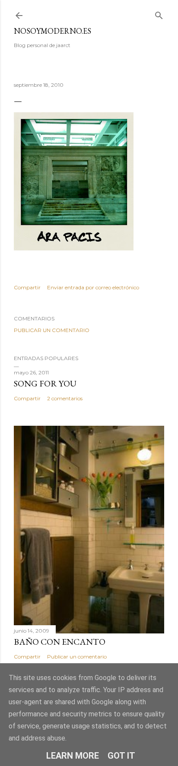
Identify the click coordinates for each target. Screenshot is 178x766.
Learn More (72, 755)
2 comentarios (65, 398)
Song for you (45, 383)
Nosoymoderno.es (52, 31)
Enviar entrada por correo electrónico (93, 287)
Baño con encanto (59, 641)
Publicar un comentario (51, 330)
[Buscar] (159, 13)
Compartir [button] (27, 287)
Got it (121, 755)
